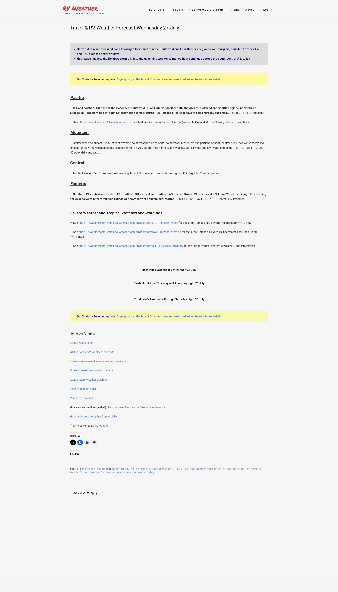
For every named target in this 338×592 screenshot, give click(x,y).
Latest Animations (81, 342)
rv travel (143, 469)
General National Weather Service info (93, 416)
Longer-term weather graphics (88, 379)
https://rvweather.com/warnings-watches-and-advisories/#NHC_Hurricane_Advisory (131, 246)
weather (231, 469)
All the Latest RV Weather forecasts (92, 352)
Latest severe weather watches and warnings (98, 361)
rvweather (167, 469)
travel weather (191, 469)
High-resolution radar (83, 388)
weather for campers (249, 469)
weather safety (146, 472)
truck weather (208, 469)
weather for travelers (103, 472)
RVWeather (101, 425)
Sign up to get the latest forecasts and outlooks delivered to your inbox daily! (168, 79)
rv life (133, 469)
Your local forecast (81, 398)
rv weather (155, 469)
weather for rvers (80, 472)
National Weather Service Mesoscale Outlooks (136, 407)
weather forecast (126, 472)
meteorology (122, 469)
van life (221, 469)
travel (178, 469)
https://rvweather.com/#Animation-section (105, 122)
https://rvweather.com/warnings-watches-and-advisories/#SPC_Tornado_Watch (128, 222)
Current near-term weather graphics (92, 370)
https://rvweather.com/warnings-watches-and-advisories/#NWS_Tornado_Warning (130, 232)
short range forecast (93, 469)
